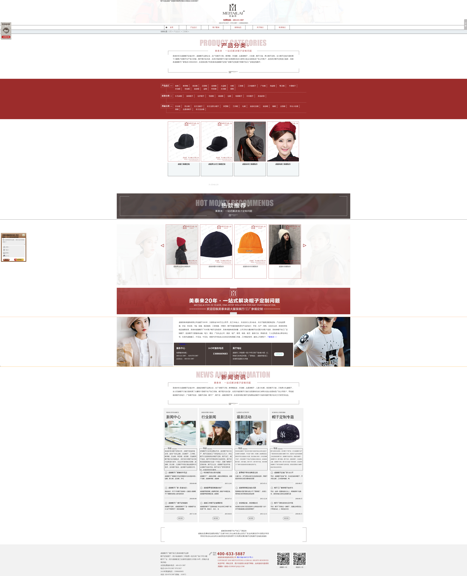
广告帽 (263, 86)
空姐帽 (187, 89)
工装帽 (185, 31)
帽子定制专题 (283, 417)
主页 (170, 31)
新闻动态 (238, 27)
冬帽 (232, 86)
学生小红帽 (294, 106)
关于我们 (260, 27)
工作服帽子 (252, 86)
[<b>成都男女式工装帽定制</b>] (217, 141)
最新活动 (244, 417)
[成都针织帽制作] (182, 244)
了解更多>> (183, 344)
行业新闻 (209, 417)
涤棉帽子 (189, 96)
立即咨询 (279, 354)
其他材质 (261, 96)
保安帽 (195, 86)
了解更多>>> (272, 337)
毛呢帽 (211, 96)
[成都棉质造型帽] (216, 244)
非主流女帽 (200, 109)
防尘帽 (187, 106)
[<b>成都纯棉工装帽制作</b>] (283, 141)
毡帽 (229, 96)
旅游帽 (196, 89)
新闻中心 (173, 417)
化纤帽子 (201, 96)
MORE (180, 518)
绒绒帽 (220, 96)
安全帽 (177, 106)
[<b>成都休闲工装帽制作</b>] (250, 141)
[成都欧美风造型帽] (250, 244)
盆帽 (205, 89)
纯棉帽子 (238, 96)
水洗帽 (223, 89)
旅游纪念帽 (254, 106)
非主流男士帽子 (213, 106)
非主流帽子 (198, 106)
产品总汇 (193, 27)
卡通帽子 (292, 86)
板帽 (177, 86)
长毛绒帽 (178, 96)
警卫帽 (282, 86)
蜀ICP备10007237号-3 (245, 557)
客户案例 (215, 27)
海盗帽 (272, 86)
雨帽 (177, 109)
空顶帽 (177, 89)
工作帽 (235, 106)
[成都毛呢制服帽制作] (285, 244)
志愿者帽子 (187, 109)
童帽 (232, 89)
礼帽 (244, 106)
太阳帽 (282, 106)
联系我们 (282, 27)
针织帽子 (250, 96)
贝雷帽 (204, 86)
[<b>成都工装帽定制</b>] (184, 141)
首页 (171, 27)
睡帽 (274, 106)
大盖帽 (223, 86)
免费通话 (20, 260)
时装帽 (213, 89)
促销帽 (213, 86)
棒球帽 (185, 86)
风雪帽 (225, 106)
